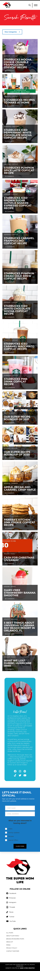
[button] (29, 5)
